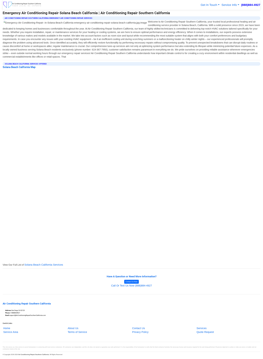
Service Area (10, 332)
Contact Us (138, 328)
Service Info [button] (229, 4)
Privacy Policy (140, 332)
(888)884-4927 (250, 4)
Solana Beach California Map (19, 67)
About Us (73, 328)
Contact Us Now (131, 282)
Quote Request (205, 332)
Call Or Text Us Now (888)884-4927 (131, 285)
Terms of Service (77, 332)
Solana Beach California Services (43, 264)
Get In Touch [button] (209, 4)
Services (202, 328)
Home (6, 328)
